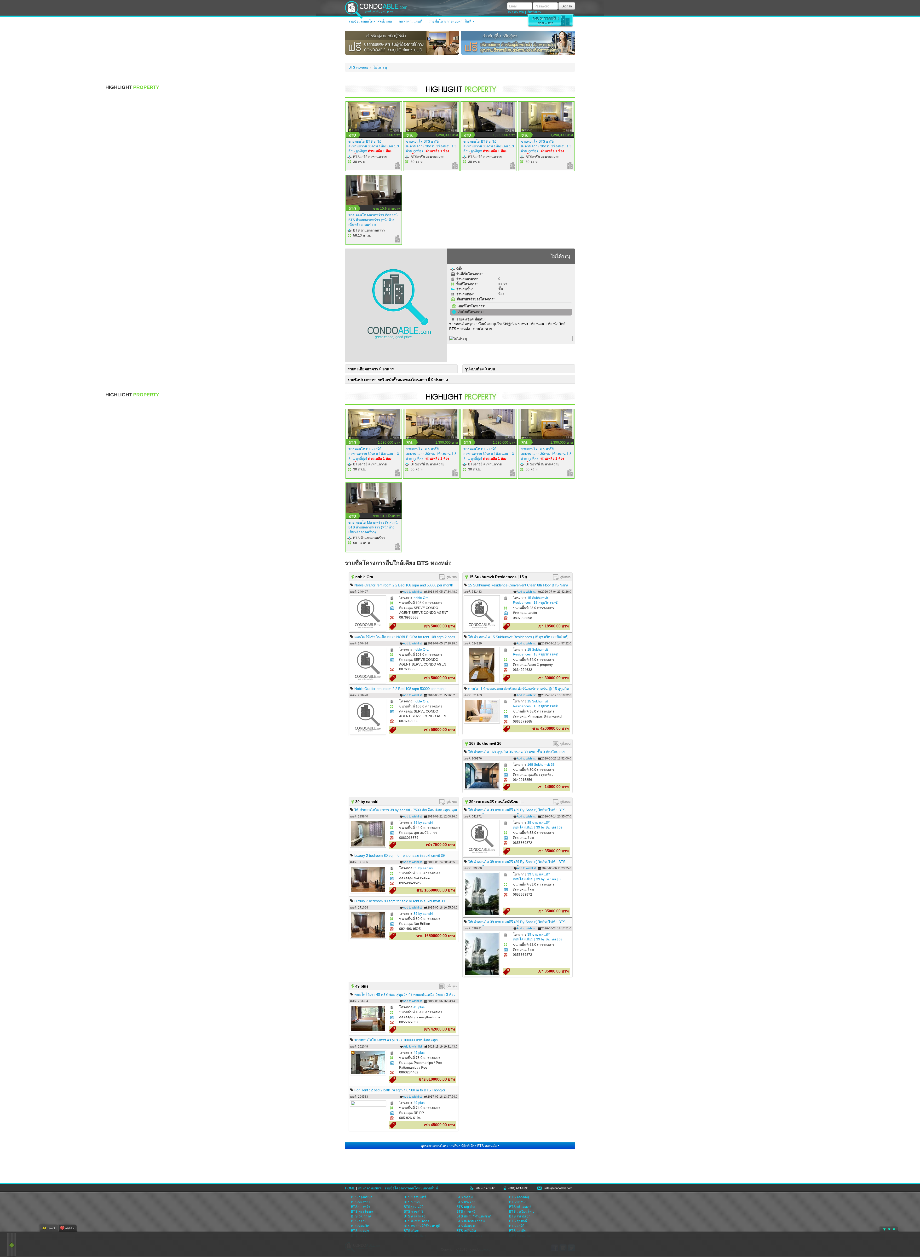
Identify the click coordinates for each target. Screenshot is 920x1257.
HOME (350, 1188)
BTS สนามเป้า (519, 1216)
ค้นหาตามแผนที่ (410, 21)
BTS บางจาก (465, 1202)
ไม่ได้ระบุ (380, 67)
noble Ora (421, 598)
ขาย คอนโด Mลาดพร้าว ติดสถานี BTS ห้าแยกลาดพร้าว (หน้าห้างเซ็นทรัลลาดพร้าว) (373, 219)
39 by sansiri (423, 822)
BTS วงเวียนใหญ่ (521, 1211)
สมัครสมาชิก (516, 12)
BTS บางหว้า (360, 1207)
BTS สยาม (359, 1221)
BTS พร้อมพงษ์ (520, 1207)
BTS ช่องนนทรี (415, 1197)
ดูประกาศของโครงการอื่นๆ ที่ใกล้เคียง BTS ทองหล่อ (459, 1145)
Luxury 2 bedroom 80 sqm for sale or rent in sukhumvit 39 (399, 901)
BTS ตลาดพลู (519, 1197)
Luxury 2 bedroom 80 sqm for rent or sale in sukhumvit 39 (399, 855)
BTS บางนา (518, 1202)
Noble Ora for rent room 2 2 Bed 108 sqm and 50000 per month (403, 585)
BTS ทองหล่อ (358, 67)
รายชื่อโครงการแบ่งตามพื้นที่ (450, 21)
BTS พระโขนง (362, 1211)
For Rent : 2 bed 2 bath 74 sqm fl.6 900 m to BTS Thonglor (399, 1090)
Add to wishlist (412, 591)
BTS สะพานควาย (417, 1221)
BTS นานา (412, 1202)
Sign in (567, 6)
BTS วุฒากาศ (361, 1216)
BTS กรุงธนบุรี (362, 1197)
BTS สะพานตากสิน (470, 1221)
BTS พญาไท (465, 1207)
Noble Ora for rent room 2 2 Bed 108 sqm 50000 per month (400, 689)
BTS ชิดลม (464, 1197)
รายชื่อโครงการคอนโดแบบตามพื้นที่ (411, 1188)
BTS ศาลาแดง (414, 1216)
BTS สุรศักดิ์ (518, 1221)
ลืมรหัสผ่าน (534, 12)
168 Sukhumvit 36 (541, 764)
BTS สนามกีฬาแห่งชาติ (473, 1216)
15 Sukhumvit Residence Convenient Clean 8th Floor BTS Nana (518, 585)
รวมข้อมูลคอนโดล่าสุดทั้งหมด (370, 21)
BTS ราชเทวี (465, 1211)
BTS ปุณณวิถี (413, 1207)
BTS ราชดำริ (413, 1211)
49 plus (419, 1007)
